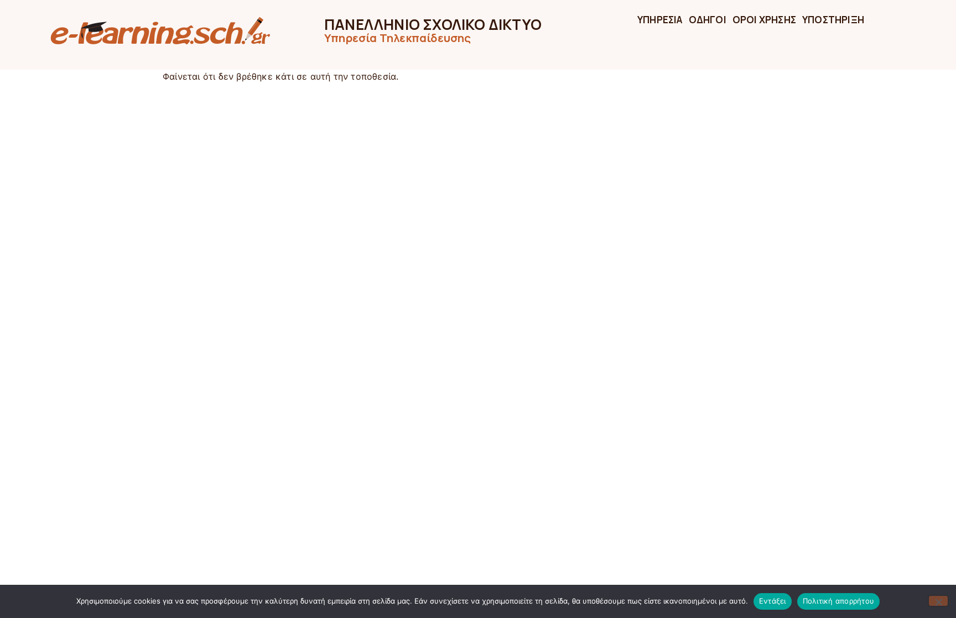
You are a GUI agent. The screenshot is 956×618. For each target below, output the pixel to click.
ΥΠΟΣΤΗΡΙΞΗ (833, 19)
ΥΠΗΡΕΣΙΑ (660, 19)
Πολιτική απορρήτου (839, 600)
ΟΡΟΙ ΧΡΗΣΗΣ (764, 19)
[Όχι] (938, 601)
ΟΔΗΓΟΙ (707, 19)
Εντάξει (772, 600)
